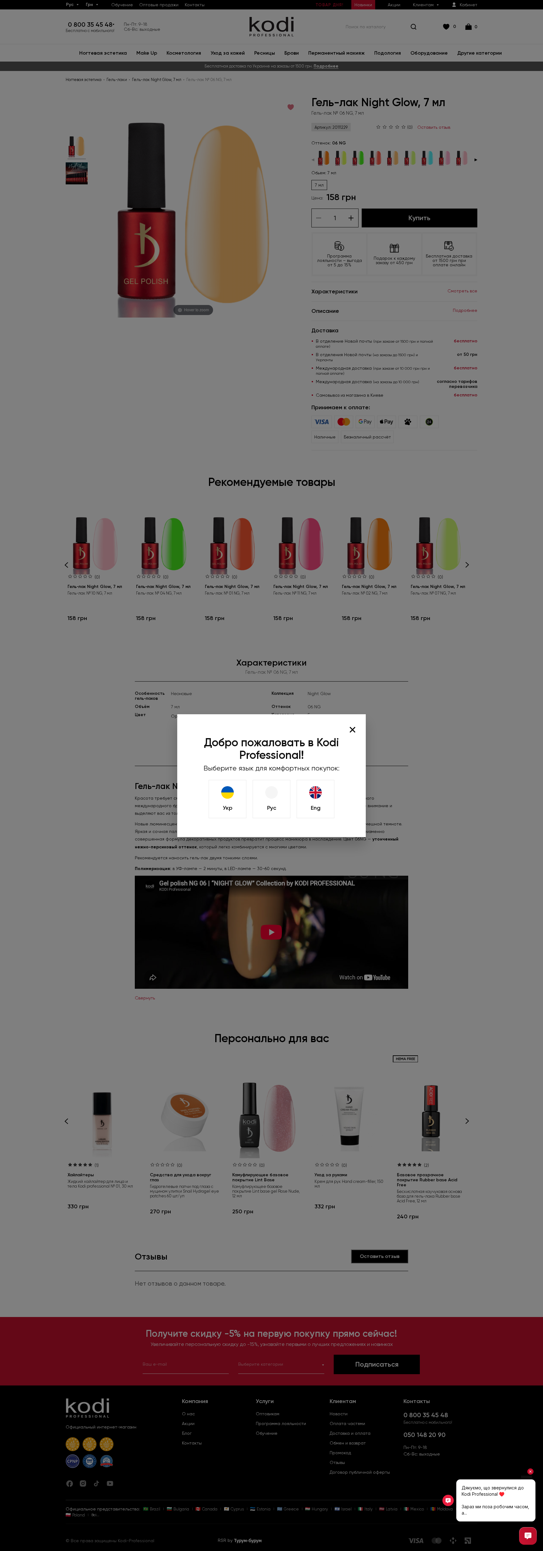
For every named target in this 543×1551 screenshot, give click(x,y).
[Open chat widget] (528, 1536)
